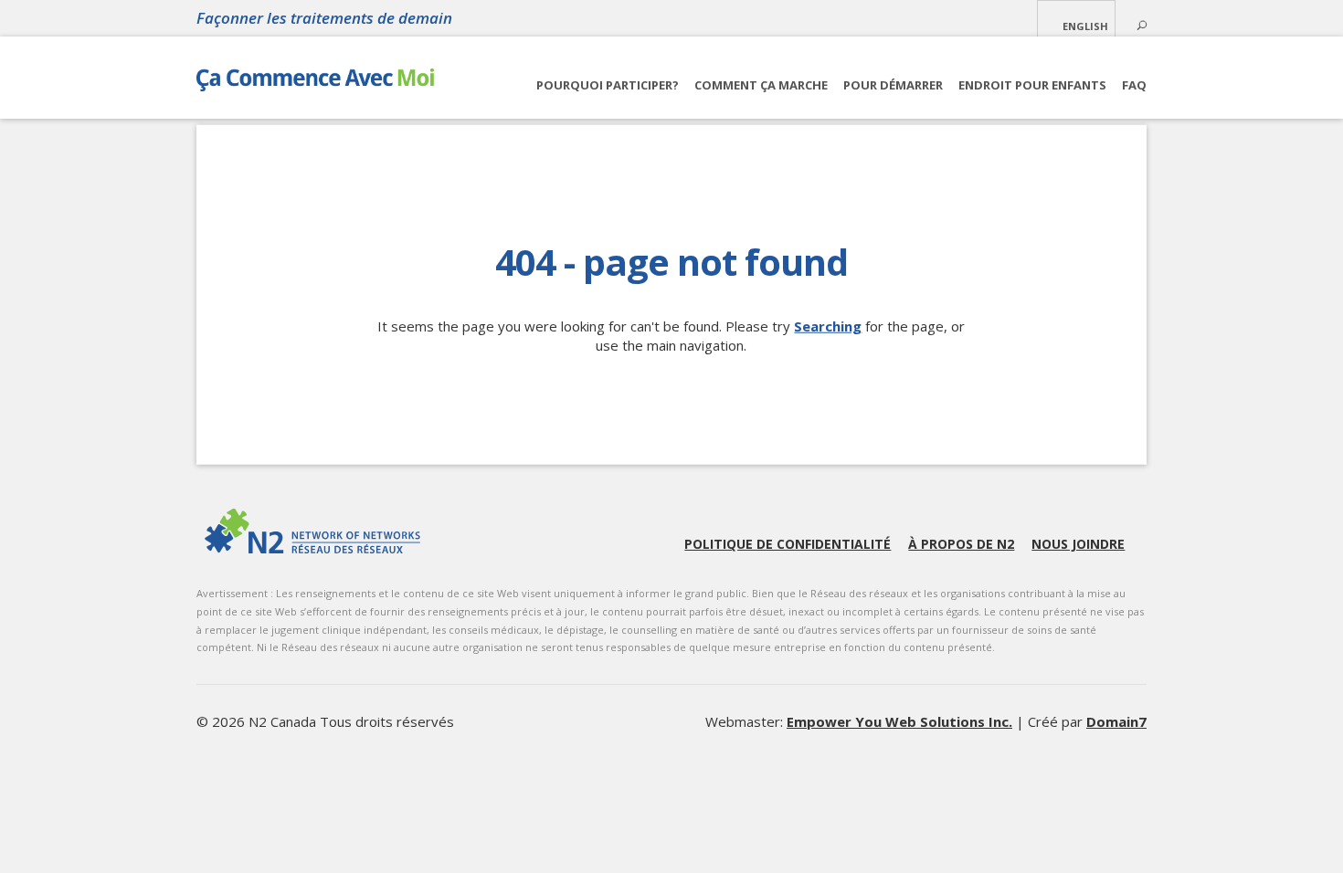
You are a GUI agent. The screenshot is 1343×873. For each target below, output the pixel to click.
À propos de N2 (961, 543)
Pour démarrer (893, 85)
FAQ (1134, 85)
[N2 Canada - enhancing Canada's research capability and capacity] (312, 531)
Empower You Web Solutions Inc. (899, 721)
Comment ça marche (761, 85)
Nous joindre (1078, 543)
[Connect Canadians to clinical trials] (315, 84)
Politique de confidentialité (787, 543)
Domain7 (1116, 721)
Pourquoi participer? (607, 85)
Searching (828, 326)
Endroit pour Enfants (1032, 85)
